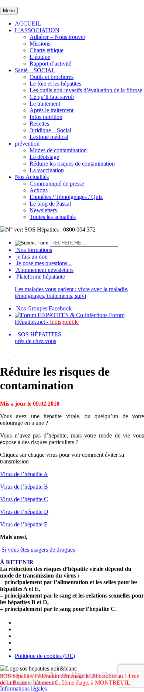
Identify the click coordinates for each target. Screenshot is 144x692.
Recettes (39, 123)
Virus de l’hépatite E (24, 524)
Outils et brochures (51, 77)
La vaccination (47, 170)
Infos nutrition (46, 117)
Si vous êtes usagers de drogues (38, 549)
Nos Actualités (32, 177)
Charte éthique (47, 50)
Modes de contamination (58, 150)
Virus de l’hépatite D (24, 512)
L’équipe (40, 57)
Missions (40, 43)
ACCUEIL (28, 23)
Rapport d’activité (50, 63)
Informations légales (23, 688)
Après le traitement (51, 110)
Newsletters (43, 210)
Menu (9, 10)
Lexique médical (49, 137)
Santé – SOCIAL (35, 70)
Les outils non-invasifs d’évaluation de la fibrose (86, 90)
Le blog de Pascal (50, 203)
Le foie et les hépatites (55, 83)
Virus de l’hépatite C (24, 499)
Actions (39, 190)
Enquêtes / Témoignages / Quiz (66, 197)
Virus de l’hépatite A (24, 474)
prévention (27, 143)
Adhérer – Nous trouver (57, 37)
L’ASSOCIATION (37, 30)
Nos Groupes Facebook (44, 308)
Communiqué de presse (57, 183)
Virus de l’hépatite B (24, 486)
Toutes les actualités (53, 217)
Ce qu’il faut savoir (52, 97)
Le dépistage (44, 157)
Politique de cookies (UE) (45, 656)
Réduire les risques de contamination (72, 163)
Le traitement (45, 103)
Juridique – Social (50, 130)
